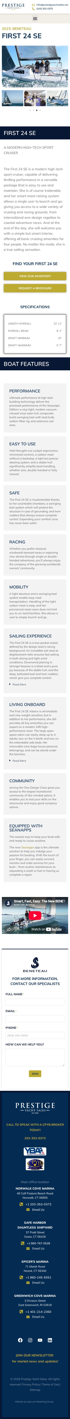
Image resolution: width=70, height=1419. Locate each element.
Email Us (38, 1209)
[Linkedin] (50, 1340)
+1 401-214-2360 (38, 1312)
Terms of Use (50, 1384)
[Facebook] (20, 1340)
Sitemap (35, 1390)
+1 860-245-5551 (38, 1277)
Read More (19, 684)
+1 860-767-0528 (38, 1243)
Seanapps (27, 847)
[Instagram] (30, 1340)
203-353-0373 (35, 1138)
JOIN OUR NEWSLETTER (35, 1355)
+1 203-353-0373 (38, 1204)
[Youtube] (40, 1340)
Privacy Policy (31, 1384)
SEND (35, 1073)
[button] (35, 18)
